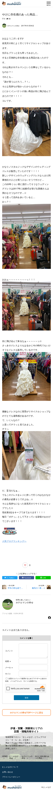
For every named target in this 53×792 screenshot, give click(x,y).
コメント (9, 651)
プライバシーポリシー (11, 777)
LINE (44, 578)
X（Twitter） (11, 578)
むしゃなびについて (10, 767)
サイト (8, 674)
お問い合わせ (7, 772)
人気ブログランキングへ (14, 541)
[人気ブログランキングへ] (26, 531)
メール (9, 667)
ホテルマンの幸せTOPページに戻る (26, 712)
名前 (8, 661)
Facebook (27, 578)
